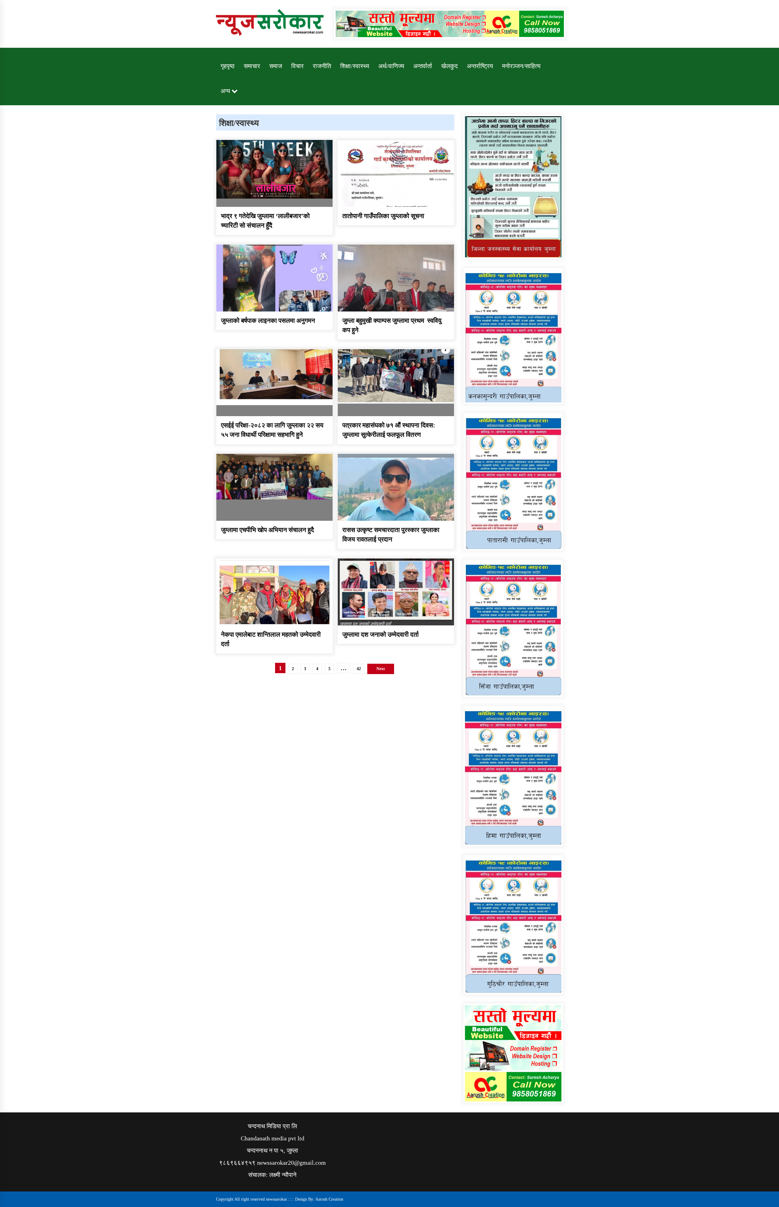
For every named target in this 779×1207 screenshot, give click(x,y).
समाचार (252, 66)
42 (359, 668)
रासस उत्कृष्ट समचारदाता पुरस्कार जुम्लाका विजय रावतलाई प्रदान (390, 534)
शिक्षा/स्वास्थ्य (354, 66)
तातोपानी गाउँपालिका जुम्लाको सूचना (383, 216)
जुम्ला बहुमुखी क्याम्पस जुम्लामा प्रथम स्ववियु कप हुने (392, 325)
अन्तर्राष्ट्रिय (480, 66)
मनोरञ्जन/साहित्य (521, 66)
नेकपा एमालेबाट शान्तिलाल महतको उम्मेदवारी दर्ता (271, 639)
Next (380, 668)
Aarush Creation (329, 1199)
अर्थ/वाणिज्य (391, 66)
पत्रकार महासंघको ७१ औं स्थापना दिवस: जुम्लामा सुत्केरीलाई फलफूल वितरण (388, 430)
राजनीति (322, 66)
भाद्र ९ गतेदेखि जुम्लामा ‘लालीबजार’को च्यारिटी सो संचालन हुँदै (265, 220)
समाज (275, 66)
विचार (297, 66)
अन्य (225, 91)
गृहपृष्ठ (228, 66)
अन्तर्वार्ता (422, 66)
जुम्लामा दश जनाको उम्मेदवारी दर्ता (380, 634)
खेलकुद (449, 66)
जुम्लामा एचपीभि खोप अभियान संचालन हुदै (267, 530)
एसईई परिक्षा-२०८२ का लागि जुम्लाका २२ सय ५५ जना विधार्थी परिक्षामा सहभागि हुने (272, 430)
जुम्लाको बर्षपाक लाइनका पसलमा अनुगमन (268, 320)
